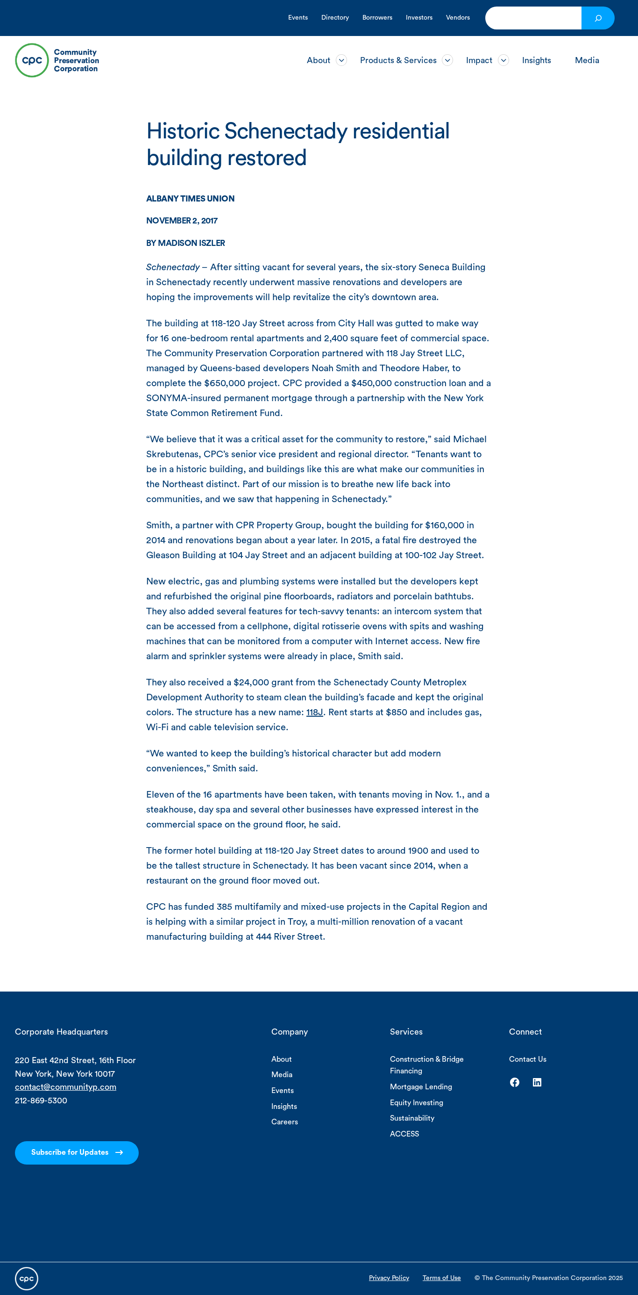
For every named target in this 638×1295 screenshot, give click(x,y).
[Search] (598, 18)
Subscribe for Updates (69, 1152)
